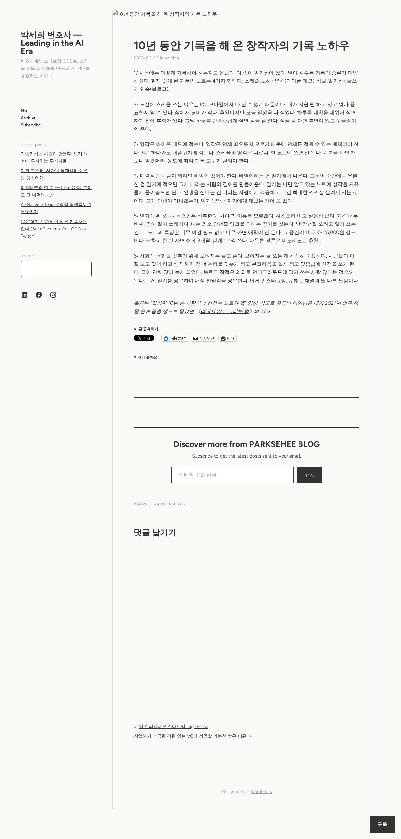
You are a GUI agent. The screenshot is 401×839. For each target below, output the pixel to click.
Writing (172, 58)
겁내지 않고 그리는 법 (224, 311)
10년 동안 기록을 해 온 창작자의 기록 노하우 (242, 45)
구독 (309, 475)
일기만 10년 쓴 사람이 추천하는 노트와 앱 (198, 303)
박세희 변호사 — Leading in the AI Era (52, 43)
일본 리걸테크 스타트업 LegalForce (173, 726)
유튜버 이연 (289, 303)
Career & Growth (170, 503)
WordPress (261, 791)
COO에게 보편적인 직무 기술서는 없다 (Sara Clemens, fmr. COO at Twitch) (54, 228)
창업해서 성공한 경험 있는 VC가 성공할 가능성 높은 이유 (190, 736)
